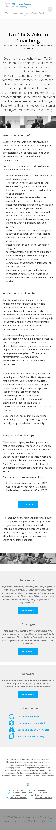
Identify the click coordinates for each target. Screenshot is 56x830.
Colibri (48, 821)
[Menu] (50, 9)
